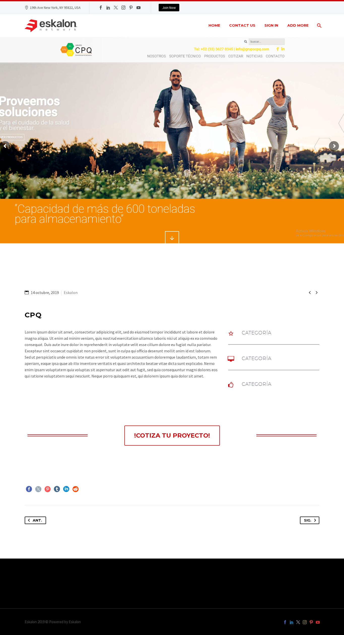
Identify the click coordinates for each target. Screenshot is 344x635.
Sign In (271, 25)
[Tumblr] (57, 489)
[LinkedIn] (108, 8)
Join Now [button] (169, 7)
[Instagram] (123, 8)
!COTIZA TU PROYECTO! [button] (172, 435)
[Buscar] (319, 25)
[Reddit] (76, 489)
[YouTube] (138, 8)
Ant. (37, 520)
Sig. (307, 520)
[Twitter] (116, 8)
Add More (297, 25)
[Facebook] (101, 8)
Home (214, 25)
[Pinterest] (131, 8)
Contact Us (242, 25)
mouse (172, 238)
